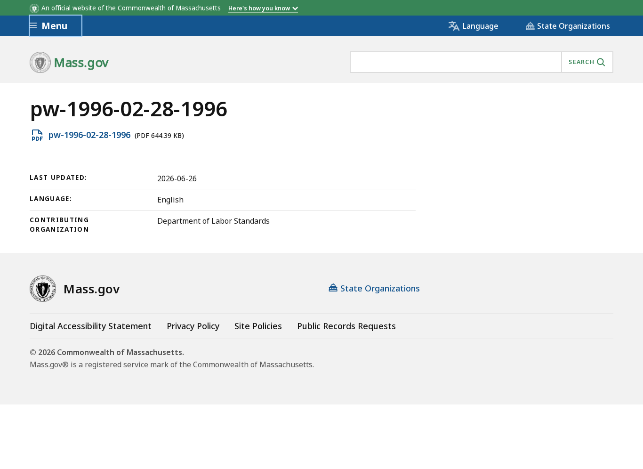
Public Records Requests (346, 326)
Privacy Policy (193, 326)
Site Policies (258, 326)
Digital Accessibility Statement (91, 326)
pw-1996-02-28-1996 (90, 135)
